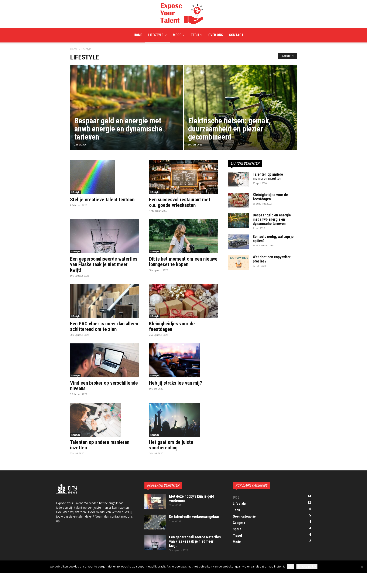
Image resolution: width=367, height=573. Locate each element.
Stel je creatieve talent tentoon (102, 200)
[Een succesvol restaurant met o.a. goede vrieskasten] (183, 177)
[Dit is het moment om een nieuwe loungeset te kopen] (183, 236)
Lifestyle (155, 35)
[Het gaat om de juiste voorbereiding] (183, 420)
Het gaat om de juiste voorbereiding (171, 445)
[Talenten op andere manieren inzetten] (104, 420)
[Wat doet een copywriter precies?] (238, 262)
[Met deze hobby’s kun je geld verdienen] (155, 501)
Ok (290, 566)
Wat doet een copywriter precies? (272, 259)
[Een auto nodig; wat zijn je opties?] (238, 241)
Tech (195, 35)
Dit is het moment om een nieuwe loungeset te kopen (183, 261)
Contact (236, 35)
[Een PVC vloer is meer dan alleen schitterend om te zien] (104, 301)
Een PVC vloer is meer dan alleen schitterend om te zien (104, 326)
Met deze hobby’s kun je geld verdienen (191, 498)
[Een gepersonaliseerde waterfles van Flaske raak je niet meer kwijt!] (104, 236)
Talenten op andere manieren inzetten (99, 445)
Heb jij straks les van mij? (175, 383)
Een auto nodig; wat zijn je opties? (273, 238)
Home (138, 35)
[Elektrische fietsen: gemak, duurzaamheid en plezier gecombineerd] (240, 114)
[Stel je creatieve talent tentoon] (104, 177)
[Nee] (362, 567)
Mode (177, 35)
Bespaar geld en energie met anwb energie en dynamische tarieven (272, 219)
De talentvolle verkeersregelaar (194, 516)
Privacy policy (307, 566)
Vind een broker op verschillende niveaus (104, 385)
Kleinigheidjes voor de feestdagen (172, 326)
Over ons (215, 35)
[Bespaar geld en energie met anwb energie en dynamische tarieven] (126, 114)
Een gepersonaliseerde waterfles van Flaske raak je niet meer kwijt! (103, 264)
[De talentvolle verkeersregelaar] (155, 522)
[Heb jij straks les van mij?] (183, 360)
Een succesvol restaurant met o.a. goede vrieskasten (179, 202)
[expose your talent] (183, 14)
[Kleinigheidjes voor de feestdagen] (183, 301)
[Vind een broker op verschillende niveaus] (104, 360)
